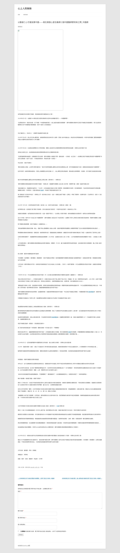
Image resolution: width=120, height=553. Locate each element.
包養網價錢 (91, 292)
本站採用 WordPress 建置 (24, 545)
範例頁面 (25, 14)
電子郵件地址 (22, 517)
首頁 (19, 14)
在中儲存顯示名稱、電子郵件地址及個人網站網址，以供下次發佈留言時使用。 (43, 531)
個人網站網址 (21, 524)
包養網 (42, 190)
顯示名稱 (21, 511)
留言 (19, 491)
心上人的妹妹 (25, 8)
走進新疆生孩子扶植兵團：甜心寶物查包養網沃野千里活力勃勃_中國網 (82, 478)
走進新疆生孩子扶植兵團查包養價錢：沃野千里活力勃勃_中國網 (36, 478)
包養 (58, 406)
